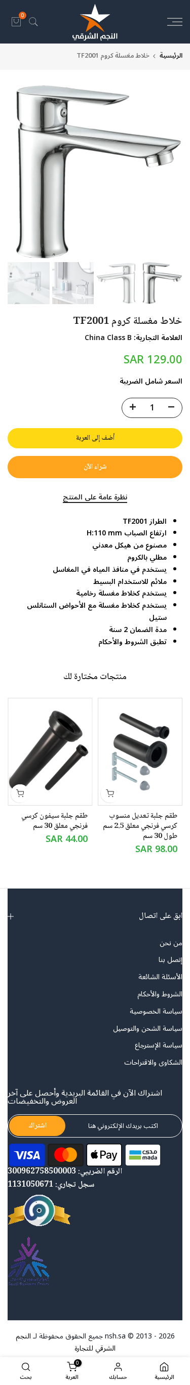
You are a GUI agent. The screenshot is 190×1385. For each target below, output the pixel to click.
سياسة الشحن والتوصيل (147, 1029)
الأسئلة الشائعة (160, 977)
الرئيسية (171, 56)
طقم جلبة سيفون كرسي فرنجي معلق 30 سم (54, 821)
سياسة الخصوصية (156, 1011)
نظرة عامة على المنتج (95, 498)
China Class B (108, 337)
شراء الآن (95, 467)
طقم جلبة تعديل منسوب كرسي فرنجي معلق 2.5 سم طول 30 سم (140, 826)
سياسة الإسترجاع (158, 1045)
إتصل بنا (170, 960)
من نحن (171, 943)
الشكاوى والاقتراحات (153, 1063)
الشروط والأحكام (159, 994)
